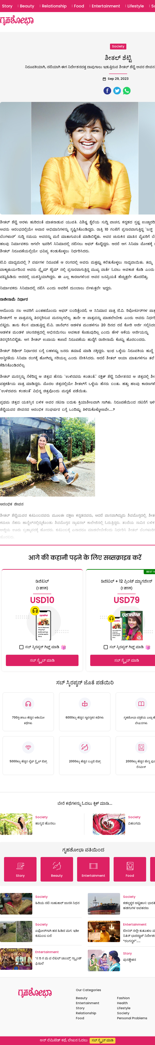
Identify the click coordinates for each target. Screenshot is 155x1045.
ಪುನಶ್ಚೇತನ (129, 959)
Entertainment (106, 6)
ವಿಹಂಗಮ (134, 823)
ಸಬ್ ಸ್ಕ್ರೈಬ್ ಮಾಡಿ (42, 660)
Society (118, 46)
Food (79, 6)
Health (122, 1003)
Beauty (27, 6)
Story (7, 6)
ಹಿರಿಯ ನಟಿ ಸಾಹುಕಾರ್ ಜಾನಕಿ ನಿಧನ (57, 903)
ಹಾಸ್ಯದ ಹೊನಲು (45, 823)
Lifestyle (136, 6)
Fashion (123, 998)
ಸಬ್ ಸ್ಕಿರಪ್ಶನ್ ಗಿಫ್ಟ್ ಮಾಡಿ (41, 646)
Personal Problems (132, 1018)
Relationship (54, 6)
